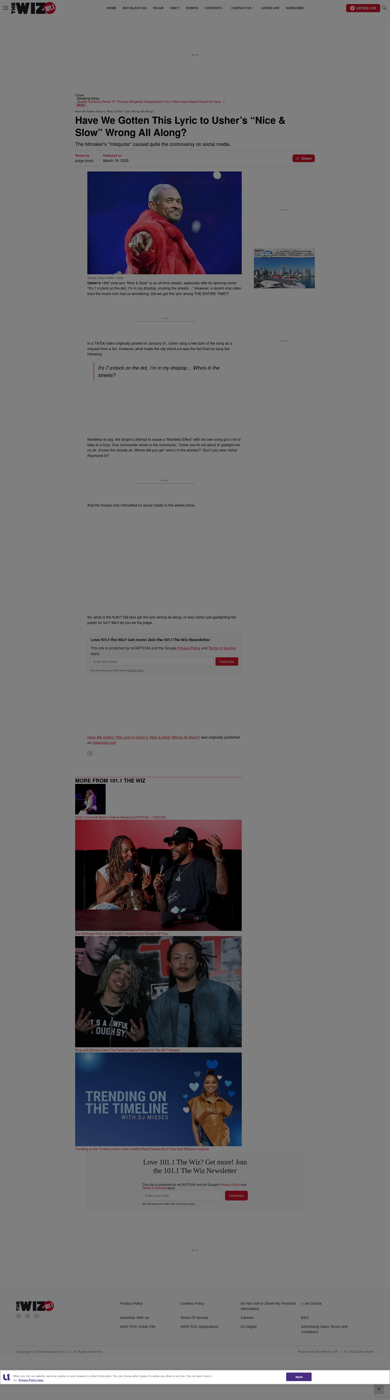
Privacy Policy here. (31, 1380)
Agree (299, 1377)
